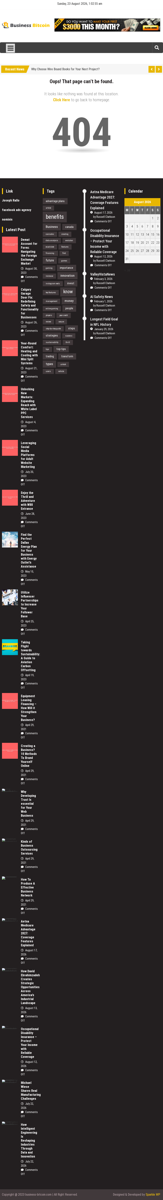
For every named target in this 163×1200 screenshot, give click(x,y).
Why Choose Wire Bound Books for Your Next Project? (65, 68)
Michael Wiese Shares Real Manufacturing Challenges (31, 1091)
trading (50, 356)
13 (142, 234)
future (50, 260)
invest (70, 283)
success (68, 335)
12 (137, 234)
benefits (55, 216)
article (48, 208)
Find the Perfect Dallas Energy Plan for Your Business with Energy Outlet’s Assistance (29, 550)
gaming (49, 268)
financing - (50, 253)
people (69, 308)
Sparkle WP (153, 1194)
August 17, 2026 (103, 212)
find (64, 253)
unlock (63, 364)
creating (64, 234)
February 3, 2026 (103, 278)
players (49, 315)
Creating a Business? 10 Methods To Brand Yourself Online (29, 756)
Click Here (61, 99)
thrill (68, 342)
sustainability (52, 342)
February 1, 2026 (103, 301)
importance (66, 267)
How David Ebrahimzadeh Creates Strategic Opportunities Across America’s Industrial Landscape (30, 987)
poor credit (63, 315)
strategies (52, 335)
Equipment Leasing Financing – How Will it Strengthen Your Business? (28, 708)
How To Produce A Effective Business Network (28, 887)
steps (71, 328)
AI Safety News (101, 297)
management (51, 301)
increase (49, 276)
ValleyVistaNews (102, 274)
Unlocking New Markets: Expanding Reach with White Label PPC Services (29, 403)
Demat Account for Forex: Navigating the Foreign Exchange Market (29, 251)
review (48, 321)
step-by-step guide (53, 328)
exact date (50, 247)
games (64, 260)
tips (47, 349)
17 (127, 243)
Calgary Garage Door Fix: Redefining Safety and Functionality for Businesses (29, 303)
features (65, 247)
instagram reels (53, 283)
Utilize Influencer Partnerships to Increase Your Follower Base (29, 604)
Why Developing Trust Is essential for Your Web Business (28, 803)
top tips (61, 349)
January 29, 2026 (103, 329)
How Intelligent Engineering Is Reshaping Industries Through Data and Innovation (29, 1140)
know (68, 291)
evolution (69, 240)
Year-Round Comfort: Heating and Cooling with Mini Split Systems (29, 353)
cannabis (50, 234)
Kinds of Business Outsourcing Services (29, 847)
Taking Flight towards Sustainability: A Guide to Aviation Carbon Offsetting (30, 656)
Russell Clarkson (105, 216)
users (48, 371)
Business (52, 227)
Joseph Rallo (10, 200)
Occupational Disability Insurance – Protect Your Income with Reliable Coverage (30, 1043)
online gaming (52, 308)
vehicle (61, 371)
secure (61, 321)
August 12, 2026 (103, 256)
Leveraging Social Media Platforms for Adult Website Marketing (28, 455)
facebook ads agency (16, 210)
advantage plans (55, 201)
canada (69, 226)
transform (67, 356)
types (49, 364)
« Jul (127, 270)
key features (51, 292)
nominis (7, 219)
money (69, 301)
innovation (67, 276)
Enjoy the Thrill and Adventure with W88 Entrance (28, 501)
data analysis (52, 240)
